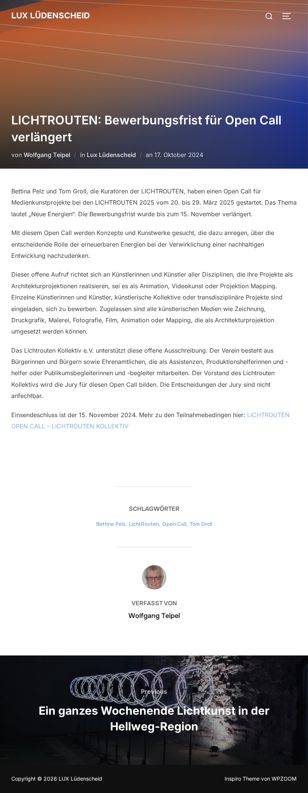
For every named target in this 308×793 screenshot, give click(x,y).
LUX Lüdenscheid (50, 15)
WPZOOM (284, 778)
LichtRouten (144, 524)
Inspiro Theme (242, 778)
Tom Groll (201, 524)
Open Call (174, 524)
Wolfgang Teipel (47, 155)
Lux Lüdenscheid (111, 155)
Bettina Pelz (110, 524)
